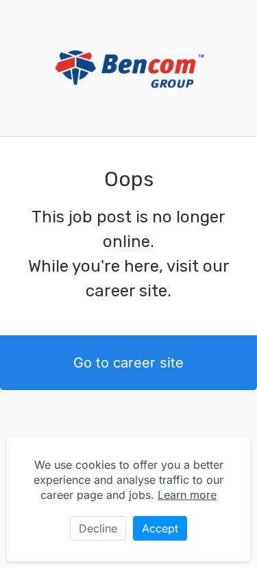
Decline (98, 528)
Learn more (187, 495)
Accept (160, 528)
